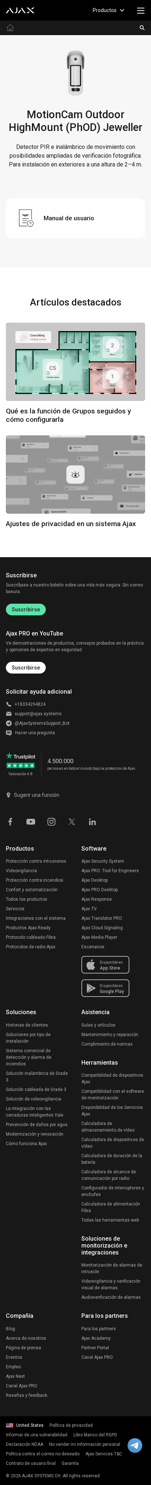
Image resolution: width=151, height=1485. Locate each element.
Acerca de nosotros (26, 1338)
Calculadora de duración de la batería (111, 1159)
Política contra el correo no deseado (43, 1453)
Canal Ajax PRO (21, 1385)
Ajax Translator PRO (101, 918)
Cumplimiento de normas (107, 1044)
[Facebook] (10, 821)
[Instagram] (51, 821)
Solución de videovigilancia (33, 1099)
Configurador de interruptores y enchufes (112, 1191)
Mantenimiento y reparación (109, 1034)
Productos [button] (105, 10)
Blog (10, 1328)
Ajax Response (96, 899)
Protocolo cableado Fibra (31, 937)
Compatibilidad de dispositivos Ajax (112, 1078)
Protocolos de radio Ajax (30, 946)
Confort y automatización (32, 889)
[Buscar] (142, 27)
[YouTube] (30, 821)
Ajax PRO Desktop (99, 889)
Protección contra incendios (34, 880)
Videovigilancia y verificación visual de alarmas (110, 1284)
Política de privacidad (71, 1425)
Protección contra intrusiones (36, 861)
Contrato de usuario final (31, 1463)
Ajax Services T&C (103, 1453)
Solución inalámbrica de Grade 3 (37, 1077)
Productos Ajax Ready (28, 927)
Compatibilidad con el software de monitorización (112, 1094)
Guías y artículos (98, 1025)
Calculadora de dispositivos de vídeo (112, 1143)
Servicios (15, 908)
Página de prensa (23, 1347)
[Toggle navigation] (140, 10)
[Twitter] (71, 821)
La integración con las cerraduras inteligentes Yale (34, 1112)
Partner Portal (95, 1347)
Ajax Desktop (94, 880)
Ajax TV (89, 908)
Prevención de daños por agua (36, 1124)
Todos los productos (26, 899)
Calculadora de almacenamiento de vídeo (108, 1127)
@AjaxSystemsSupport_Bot (42, 723)
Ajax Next (15, 1376)
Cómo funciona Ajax (26, 1143)
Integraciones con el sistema (36, 918)
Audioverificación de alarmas (111, 1297)
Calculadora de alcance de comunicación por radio (108, 1175)
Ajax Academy (96, 1338)
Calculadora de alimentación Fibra (110, 1207)
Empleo (13, 1366)
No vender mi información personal (84, 1444)
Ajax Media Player (99, 937)
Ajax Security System (102, 861)
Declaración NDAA (24, 1444)
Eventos (14, 1357)
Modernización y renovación (34, 1134)
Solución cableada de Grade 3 (36, 1089)
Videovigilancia (21, 870)
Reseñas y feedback (26, 1395)
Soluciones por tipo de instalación (28, 1038)
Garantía (70, 1463)
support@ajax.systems (38, 713)
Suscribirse (26, 609)
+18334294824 (30, 704)
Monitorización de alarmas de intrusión (111, 1268)
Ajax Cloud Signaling (102, 927)
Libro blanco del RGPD (95, 1434)
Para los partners (98, 1328)
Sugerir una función (36, 795)
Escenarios (92, 946)
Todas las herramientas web (110, 1220)
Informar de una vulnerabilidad (36, 1434)
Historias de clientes (27, 1025)
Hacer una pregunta (35, 732)
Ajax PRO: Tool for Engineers (110, 870)
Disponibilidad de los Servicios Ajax (112, 1111)
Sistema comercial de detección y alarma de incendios (28, 1057)
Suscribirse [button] (26, 668)
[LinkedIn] (92, 821)
